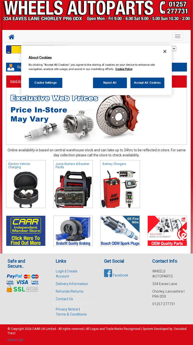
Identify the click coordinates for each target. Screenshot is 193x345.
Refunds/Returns (69, 291)
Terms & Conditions (71, 314)
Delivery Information (72, 284)
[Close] (164, 51)
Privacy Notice (67, 309)
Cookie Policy (123, 69)
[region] (96, 70)
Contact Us (64, 299)
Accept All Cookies (147, 82)
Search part (15, 340)
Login (60, 271)
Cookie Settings (45, 82)
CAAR (36, 329)
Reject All (110, 82)
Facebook (120, 275)
